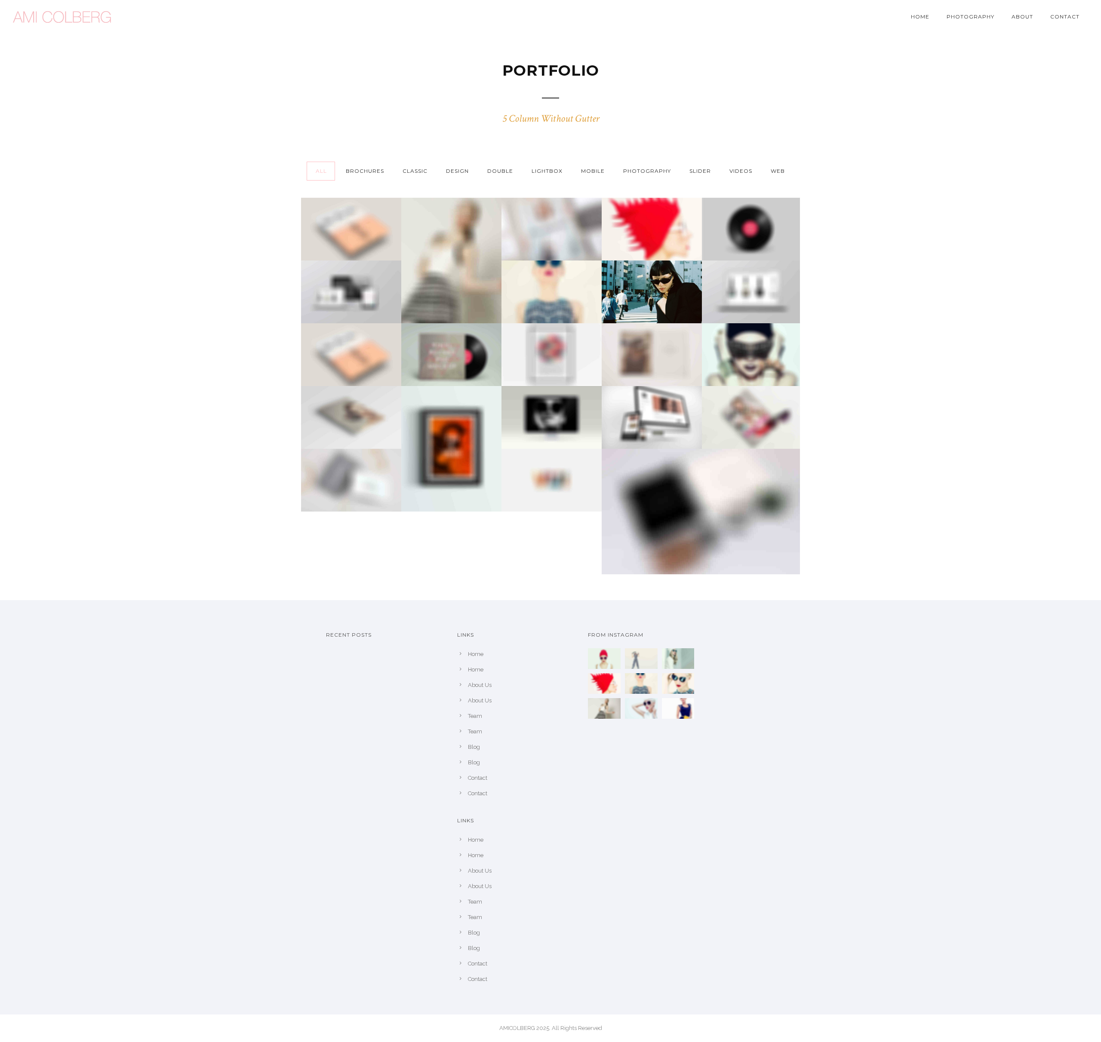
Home (475, 654)
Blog (474, 747)
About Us (480, 685)
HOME (920, 16)
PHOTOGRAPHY (970, 16)
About (1022, 16)
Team (475, 716)
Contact (1064, 16)
